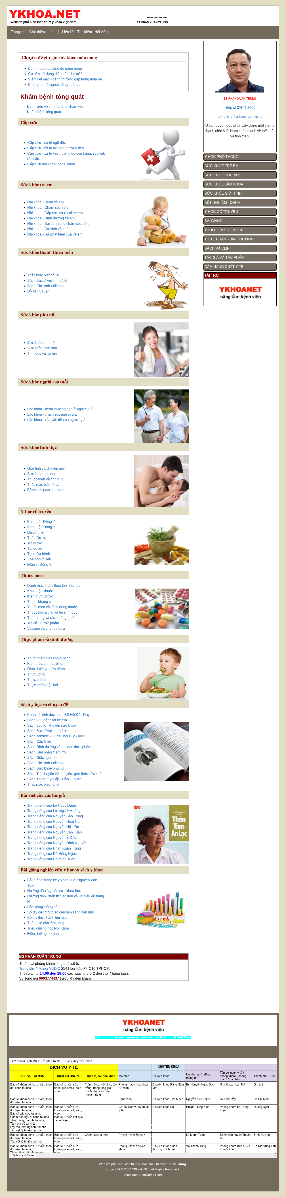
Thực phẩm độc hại (42, 685)
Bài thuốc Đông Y (41, 522)
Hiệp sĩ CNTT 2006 (240, 107)
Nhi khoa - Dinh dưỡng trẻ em (51, 218)
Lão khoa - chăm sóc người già (52, 414)
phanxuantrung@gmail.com (143, 1174)
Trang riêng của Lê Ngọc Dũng (51, 805)
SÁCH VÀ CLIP (216, 248)
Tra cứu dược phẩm (43, 623)
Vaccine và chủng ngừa (46, 628)
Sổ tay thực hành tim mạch (48, 917)
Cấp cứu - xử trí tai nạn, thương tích (55, 148)
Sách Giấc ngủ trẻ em (44, 757)
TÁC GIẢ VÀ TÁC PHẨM (224, 257)
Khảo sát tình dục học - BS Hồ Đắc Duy (58, 715)
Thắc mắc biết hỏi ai (43, 275)
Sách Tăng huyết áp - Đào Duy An (54, 779)
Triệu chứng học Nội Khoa (48, 928)
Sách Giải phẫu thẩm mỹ (46, 752)
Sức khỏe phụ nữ (41, 343)
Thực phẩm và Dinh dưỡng (49, 658)
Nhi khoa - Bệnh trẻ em (45, 202)
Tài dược (34, 548)
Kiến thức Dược (40, 596)
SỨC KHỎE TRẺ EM (221, 166)
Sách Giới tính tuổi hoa (45, 286)
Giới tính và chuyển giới (46, 468)
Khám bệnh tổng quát (44, 112)
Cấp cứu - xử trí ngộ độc (46, 143)
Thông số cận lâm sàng (45, 923)
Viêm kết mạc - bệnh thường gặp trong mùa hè (65, 79)
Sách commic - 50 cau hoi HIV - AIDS (56, 736)
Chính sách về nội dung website (143, 1125)
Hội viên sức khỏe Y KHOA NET (143, 1135)
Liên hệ (53, 32)
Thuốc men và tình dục (45, 479)
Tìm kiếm (84, 32)
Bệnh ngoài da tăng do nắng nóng (55, 68)
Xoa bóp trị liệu (39, 559)
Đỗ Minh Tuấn (38, 291)
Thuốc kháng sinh (41, 602)
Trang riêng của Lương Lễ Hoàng (53, 811)
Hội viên (101, 32)
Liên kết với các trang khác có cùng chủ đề (143, 1141)
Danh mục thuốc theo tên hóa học (53, 585)
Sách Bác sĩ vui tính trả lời (48, 280)
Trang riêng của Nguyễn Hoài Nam (54, 821)
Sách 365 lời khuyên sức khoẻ (51, 725)
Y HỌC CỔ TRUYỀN (221, 212)
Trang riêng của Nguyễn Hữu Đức (54, 827)
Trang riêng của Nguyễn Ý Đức (52, 837)
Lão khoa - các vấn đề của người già (56, 420)
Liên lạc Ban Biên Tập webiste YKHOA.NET (143, 1146)
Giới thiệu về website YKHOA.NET (143, 1130)
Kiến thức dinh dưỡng (44, 663)
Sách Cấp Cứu (39, 741)
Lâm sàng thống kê (42, 907)
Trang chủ (19, 32)
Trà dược (34, 543)
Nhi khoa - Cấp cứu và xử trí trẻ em (55, 213)
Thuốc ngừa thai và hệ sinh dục (52, 612)
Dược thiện (36, 532)
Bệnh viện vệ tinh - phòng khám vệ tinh (57, 106)
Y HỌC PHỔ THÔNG (221, 157)
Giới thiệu (37, 32)
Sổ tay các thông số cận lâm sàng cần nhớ (61, 912)
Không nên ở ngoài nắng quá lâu (54, 84)
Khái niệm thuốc (40, 591)
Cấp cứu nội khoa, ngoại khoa (51, 164)
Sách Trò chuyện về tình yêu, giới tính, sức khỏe (65, 774)
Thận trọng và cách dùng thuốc (51, 618)
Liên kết (68, 32)
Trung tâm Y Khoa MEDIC (39, 968)
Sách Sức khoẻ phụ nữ (45, 768)
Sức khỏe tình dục (41, 474)
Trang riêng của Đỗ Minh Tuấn (51, 859)
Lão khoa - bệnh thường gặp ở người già (60, 409)
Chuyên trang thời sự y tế (143, 1119)
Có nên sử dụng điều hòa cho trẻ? (55, 74)
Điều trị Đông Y (39, 564)
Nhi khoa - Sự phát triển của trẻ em (54, 234)
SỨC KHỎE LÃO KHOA (223, 184)
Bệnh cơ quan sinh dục (45, 490)
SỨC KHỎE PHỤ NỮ (221, 175)
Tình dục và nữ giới (42, 353)
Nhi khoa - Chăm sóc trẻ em (49, 207)
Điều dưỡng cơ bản (43, 934)
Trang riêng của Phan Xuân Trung (54, 848)
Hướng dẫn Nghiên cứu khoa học (54, 891)
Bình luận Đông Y (41, 527)
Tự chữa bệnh (38, 554)
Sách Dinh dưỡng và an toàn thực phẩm (59, 747)
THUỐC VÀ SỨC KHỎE (224, 230)
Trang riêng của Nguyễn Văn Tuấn (54, 832)
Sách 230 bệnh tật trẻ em (47, 720)
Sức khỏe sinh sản (42, 348)
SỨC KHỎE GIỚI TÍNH (223, 193)
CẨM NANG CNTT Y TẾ (224, 267)
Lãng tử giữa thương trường (240, 116)
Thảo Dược (36, 538)
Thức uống (36, 674)
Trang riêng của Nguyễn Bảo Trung (55, 816)
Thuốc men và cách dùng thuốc (52, 607)
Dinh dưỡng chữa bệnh (46, 669)
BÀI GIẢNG (213, 221)
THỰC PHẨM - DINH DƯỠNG (229, 239)
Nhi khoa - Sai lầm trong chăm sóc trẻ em (59, 223)
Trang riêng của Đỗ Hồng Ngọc (52, 854)
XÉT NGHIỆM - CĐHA (222, 202)
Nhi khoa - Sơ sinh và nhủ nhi (50, 229)
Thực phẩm (36, 680)
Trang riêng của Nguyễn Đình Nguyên (57, 843)
